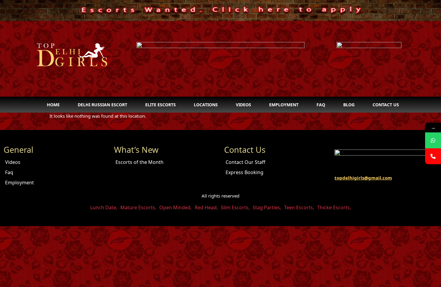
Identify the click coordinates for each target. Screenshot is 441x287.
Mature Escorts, (138, 207)
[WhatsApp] (433, 140)
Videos (243, 104)
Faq (320, 104)
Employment (283, 104)
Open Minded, (175, 207)
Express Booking (244, 172)
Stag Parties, (267, 207)
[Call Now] (433, 156)
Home (53, 104)
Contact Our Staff (245, 162)
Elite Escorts (160, 104)
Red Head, (206, 207)
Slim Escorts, (235, 207)
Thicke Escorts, (334, 207)
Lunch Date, (103, 207)
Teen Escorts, (299, 207)
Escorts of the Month (140, 162)
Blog (349, 104)
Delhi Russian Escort (102, 104)
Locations (206, 104)
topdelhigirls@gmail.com (363, 178)
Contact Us (386, 104)
